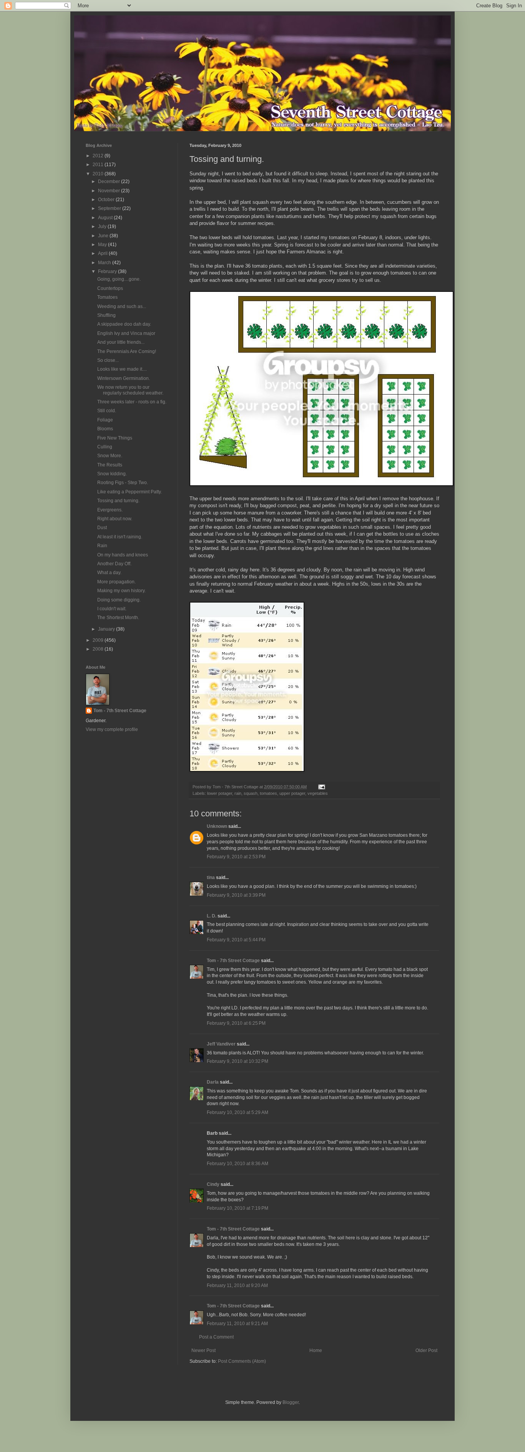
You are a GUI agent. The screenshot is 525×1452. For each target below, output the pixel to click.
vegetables (317, 793)
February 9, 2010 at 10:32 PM (237, 1061)
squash (251, 793)
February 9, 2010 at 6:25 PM (236, 1023)
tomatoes (268, 793)
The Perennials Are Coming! (126, 351)
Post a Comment (216, 1337)
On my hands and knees (122, 555)
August (106, 217)
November (109, 190)
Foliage (105, 420)
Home (315, 1350)
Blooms (105, 428)
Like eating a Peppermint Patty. (129, 492)
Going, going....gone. (119, 279)
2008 (99, 649)
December (109, 181)
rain (237, 793)
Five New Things (114, 438)
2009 (99, 640)
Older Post (426, 1350)
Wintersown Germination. (123, 378)
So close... (108, 360)
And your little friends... (121, 342)
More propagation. (116, 581)
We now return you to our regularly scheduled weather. (130, 390)
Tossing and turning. (118, 500)
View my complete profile (112, 729)
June (104, 235)
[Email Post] (321, 786)
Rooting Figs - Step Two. (122, 482)
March (105, 262)
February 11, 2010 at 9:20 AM (237, 1285)
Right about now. (114, 518)
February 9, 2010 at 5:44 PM (236, 939)
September (110, 208)
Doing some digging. (119, 600)
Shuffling (106, 315)
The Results (109, 465)
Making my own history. (121, 590)
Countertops (110, 288)
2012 (99, 155)
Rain (102, 545)
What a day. (109, 572)
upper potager (292, 793)
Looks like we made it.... (122, 369)
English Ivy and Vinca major (126, 333)
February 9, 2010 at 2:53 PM (236, 856)
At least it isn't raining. (119, 537)
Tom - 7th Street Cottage (233, 960)
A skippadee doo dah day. (124, 324)
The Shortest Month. (118, 617)
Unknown (217, 826)
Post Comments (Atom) (242, 1361)
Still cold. (106, 410)
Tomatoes (107, 297)
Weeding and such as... (121, 306)
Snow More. (109, 455)
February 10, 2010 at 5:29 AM (237, 1112)
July (103, 226)
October (107, 199)
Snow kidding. (112, 473)
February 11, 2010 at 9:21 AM (237, 1323)
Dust (102, 527)
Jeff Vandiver (221, 1044)
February (108, 271)
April (103, 253)
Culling (104, 447)
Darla (213, 1082)
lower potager (219, 793)
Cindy (213, 1184)
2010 (99, 174)
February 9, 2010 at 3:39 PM (236, 895)
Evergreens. (110, 510)
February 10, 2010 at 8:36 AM (237, 1163)
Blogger (290, 1402)
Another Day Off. (114, 563)
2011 (99, 164)
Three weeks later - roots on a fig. (131, 402)
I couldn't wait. (111, 608)
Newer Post (203, 1350)
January (107, 629)
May (103, 244)
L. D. (212, 916)
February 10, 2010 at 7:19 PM (237, 1208)
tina (211, 877)
